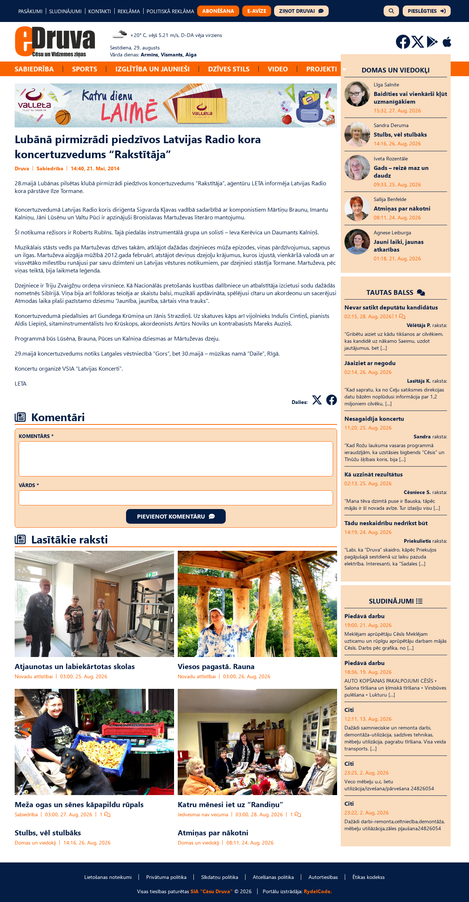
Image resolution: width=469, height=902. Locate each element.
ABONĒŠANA (218, 10)
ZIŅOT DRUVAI (297, 10)
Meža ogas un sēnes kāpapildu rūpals (79, 804)
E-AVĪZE (256, 10)
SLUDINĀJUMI (65, 11)
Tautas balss (390, 292)
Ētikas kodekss (368, 876)
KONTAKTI (99, 11)
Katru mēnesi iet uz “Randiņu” (230, 804)
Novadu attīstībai (34, 676)
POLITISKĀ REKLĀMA (170, 11)
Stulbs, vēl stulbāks (48, 832)
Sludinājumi (391, 600)
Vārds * (29, 485)
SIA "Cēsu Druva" (212, 891)
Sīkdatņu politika (219, 876)
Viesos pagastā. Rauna (216, 666)
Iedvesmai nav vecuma (203, 814)
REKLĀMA (129, 11)
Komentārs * (36, 436)
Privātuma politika (166, 876)
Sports (84, 68)
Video (278, 68)
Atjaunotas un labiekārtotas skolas (75, 666)
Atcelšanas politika (273, 876)
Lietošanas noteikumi (108, 876)
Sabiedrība (34, 68)
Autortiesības (323, 876)
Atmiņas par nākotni (213, 832)
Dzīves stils (229, 68)
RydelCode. (318, 891)
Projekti (321, 68)
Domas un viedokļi (35, 842)
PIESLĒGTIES (422, 10)
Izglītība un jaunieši (152, 68)
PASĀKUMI (30, 11)
